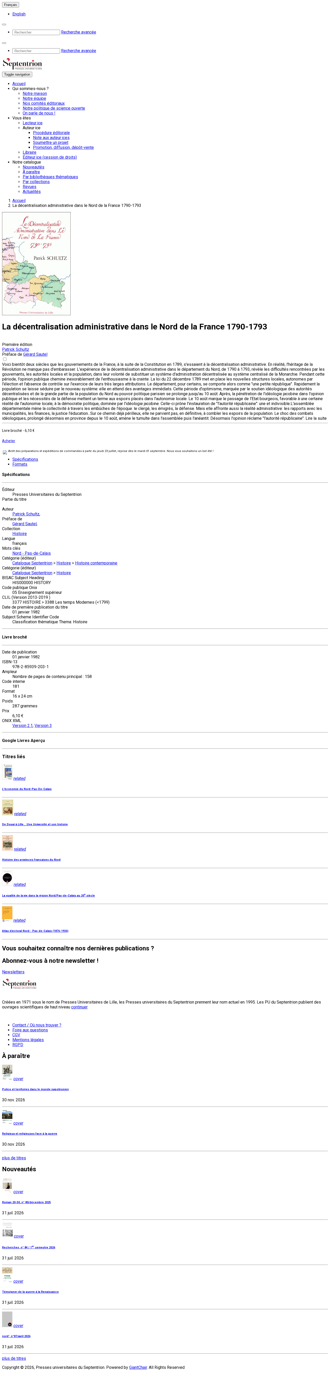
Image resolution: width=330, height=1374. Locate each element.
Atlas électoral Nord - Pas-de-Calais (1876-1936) (35, 931)
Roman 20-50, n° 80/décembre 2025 (26, 1202)
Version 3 (43, 725)
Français (10, 5)
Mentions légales (28, 1039)
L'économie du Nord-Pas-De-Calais (27, 789)
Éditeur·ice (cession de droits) (50, 157)
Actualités (32, 191)
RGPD (17, 1044)
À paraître (31, 171)
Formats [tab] (19, 464)
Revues (29, 186)
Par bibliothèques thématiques (50, 176)
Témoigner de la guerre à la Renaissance (30, 1292)
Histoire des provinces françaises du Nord (31, 859)
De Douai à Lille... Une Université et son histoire (35, 824)
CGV (16, 1034)
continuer (79, 1007)
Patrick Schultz (15, 349)
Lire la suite (316, 418)
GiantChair (138, 1367)
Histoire (19, 533)
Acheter (8, 441)
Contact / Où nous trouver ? (36, 1025)
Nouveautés (33, 167)
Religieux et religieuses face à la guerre (29, 1133)
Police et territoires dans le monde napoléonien (35, 1089)
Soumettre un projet (50, 142)
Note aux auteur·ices (51, 137)
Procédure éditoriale (51, 132)
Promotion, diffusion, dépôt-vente (63, 147)
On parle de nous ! (39, 113)
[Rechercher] (4, 24)
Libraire (29, 152)
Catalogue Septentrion (32, 563)
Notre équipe (34, 98)
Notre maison (35, 93)
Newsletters (13, 971)
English (19, 14)
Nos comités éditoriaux (44, 103)
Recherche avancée (78, 32)
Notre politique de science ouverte (54, 108)
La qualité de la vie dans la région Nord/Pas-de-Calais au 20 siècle (48, 895)
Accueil (19, 83)
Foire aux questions (30, 1030)
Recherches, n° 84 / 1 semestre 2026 (28, 1247)
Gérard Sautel (35, 354)
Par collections (36, 181)
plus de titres (14, 1157)
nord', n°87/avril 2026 (16, 1336)
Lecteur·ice (33, 122)
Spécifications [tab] (25, 459)
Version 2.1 (22, 725)
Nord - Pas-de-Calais (31, 553)
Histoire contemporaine (96, 563)
